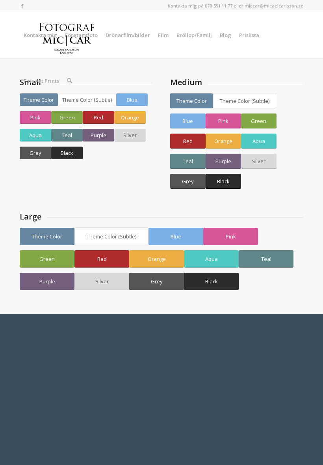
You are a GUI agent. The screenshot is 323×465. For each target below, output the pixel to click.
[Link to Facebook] (22, 6)
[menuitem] (40, 35)
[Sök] (69, 81)
